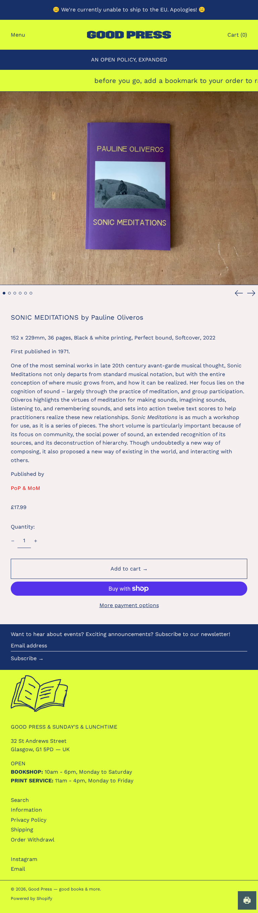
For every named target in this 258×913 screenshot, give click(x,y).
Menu (18, 35)
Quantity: (23, 526)
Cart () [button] (237, 35)
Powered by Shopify (31, 898)
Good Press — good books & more (64, 889)
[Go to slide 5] (25, 293)
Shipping (22, 829)
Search (20, 800)
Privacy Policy (28, 820)
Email (18, 869)
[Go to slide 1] (4, 293)
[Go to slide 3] (14, 293)
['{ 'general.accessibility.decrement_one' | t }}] (12, 541)
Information (26, 810)
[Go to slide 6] (31, 293)
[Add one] (35, 541)
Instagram (24, 859)
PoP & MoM (25, 488)
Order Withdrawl (32, 839)
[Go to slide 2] (9, 293)
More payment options (129, 605)
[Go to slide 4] (20, 293)
